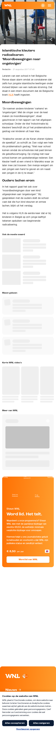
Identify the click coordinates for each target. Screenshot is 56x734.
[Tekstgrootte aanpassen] (44, 39)
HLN (10, 94)
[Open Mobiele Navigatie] (49, 5)
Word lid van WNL (28, 560)
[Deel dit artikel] (51, 39)
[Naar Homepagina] (8, 5)
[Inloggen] (43, 5)
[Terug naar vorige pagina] (5, 39)
